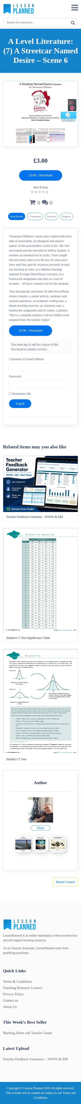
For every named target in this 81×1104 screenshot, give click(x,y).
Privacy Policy (13, 994)
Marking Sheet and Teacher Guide (27, 1033)
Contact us (10, 1000)
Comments (35, 216)
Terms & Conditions (17, 981)
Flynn (40, 828)
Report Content (65, 882)
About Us (10, 1007)
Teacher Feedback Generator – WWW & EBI (35, 1059)
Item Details (16, 216)
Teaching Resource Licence (22, 988)
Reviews (51, 216)
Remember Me (21, 393)
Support (66, 216)
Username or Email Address (26, 359)
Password (15, 376)
